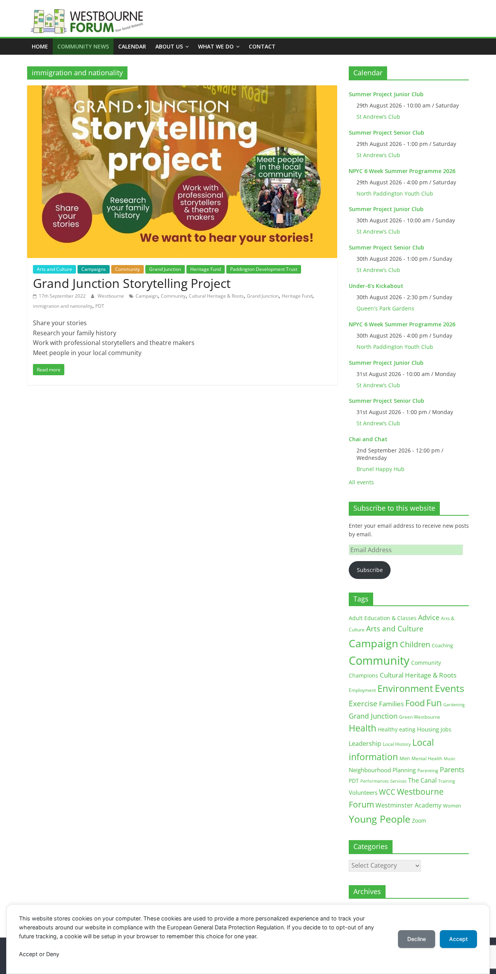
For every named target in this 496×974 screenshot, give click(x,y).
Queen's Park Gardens (385, 308)
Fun (434, 703)
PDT (99, 306)
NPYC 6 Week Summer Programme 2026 (402, 171)
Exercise (363, 703)
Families (391, 703)
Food (415, 703)
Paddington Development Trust (263, 269)
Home (40, 46)
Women (452, 805)
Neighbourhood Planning (382, 770)
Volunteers (363, 792)
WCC (387, 792)
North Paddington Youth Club (394, 193)
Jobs (446, 729)
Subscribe (370, 570)
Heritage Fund (205, 269)
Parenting (427, 770)
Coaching (442, 645)
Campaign (147, 296)
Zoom (419, 820)
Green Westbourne (419, 717)
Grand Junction (165, 269)
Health (362, 728)
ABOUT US (169, 46)
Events (449, 688)
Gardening (454, 704)
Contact (262, 46)
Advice (428, 617)
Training (446, 781)
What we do (216, 46)
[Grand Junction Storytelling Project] (182, 90)
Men (405, 758)
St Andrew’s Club (378, 116)
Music (449, 758)
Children (415, 644)
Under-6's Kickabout (376, 285)
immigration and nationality (62, 306)
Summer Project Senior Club (386, 132)
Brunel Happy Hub (380, 469)
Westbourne (111, 296)
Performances (374, 781)
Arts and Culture (54, 269)
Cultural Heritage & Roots (216, 296)
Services (398, 781)
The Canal (422, 780)
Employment (362, 690)
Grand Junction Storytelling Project (132, 283)
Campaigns (93, 269)
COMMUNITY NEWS (83, 46)
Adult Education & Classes (383, 618)
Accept (458, 939)
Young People (379, 818)
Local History (397, 744)
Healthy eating (396, 729)
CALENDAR (132, 46)
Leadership (365, 743)
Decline (416, 939)
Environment (405, 688)
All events (361, 482)
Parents (452, 769)
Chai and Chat (368, 439)
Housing (428, 729)
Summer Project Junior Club (386, 94)
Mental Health (427, 758)
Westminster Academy (408, 805)
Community (127, 269)
